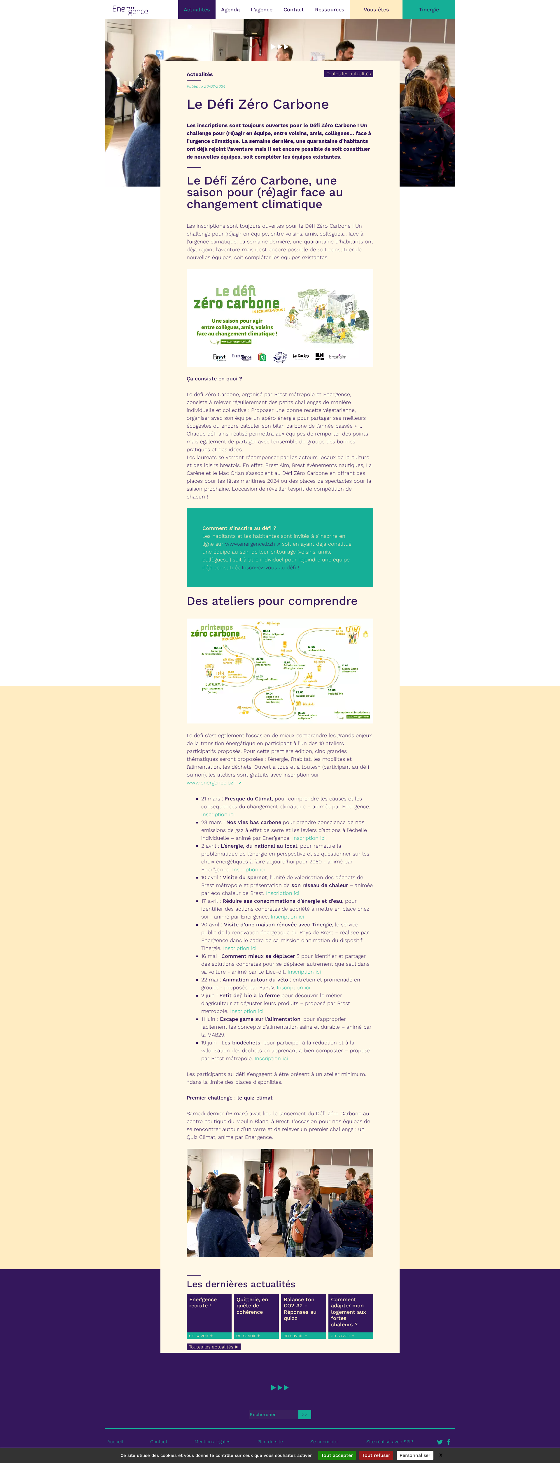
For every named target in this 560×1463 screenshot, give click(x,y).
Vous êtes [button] (376, 9)
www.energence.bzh (250, 544)
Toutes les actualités (349, 73)
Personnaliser (415, 1455)
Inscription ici (218, 814)
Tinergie (429, 9)
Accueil (115, 1441)
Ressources (329, 9)
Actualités (197, 9)
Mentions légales (212, 1441)
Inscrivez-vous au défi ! (270, 567)
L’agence (261, 9)
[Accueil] (130, 11)
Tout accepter (337, 1455)
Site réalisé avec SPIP (389, 1441)
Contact (294, 9)
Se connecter (324, 1441)
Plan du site (270, 1441)
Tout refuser (376, 1455)
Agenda (230, 9)
